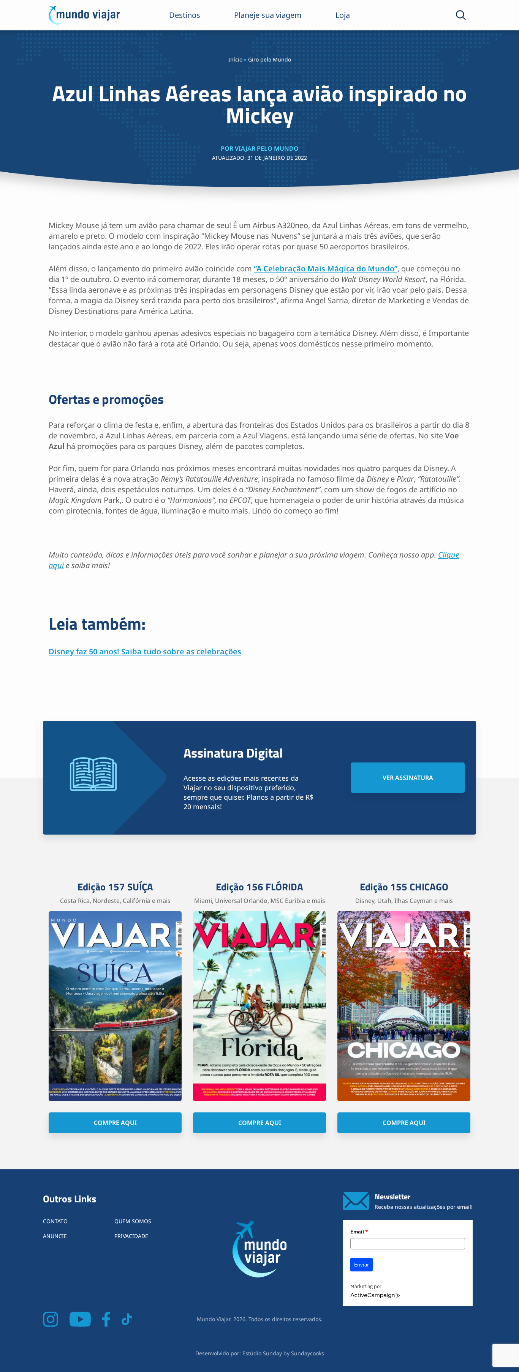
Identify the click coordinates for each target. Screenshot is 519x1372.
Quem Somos (132, 1221)
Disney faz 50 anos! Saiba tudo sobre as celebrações (145, 651)
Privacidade (131, 1236)
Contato (55, 1221)
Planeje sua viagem (268, 15)
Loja (342, 15)
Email (359, 1231)
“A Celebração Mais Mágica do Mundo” (325, 268)
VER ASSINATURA (408, 777)
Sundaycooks (307, 1353)
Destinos (184, 15)
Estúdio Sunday (262, 1353)
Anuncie (55, 1236)
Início (235, 59)
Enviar (361, 1264)
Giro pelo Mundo (269, 59)
